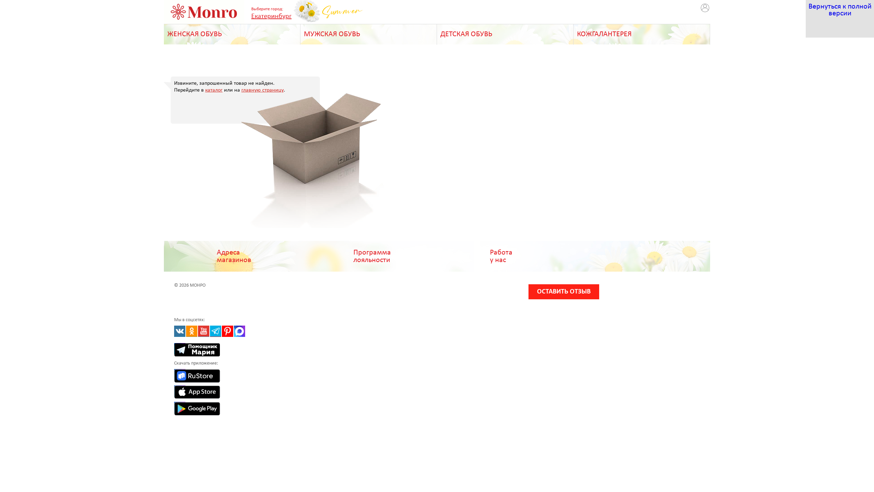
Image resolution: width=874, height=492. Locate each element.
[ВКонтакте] (179, 331)
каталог (214, 90)
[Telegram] (215, 331)
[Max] (239, 331)
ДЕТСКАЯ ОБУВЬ (466, 34)
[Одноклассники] (191, 331)
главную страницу (262, 90)
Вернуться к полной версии (840, 10)
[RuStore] (179, 374)
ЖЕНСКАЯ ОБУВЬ (194, 34)
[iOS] (179, 391)
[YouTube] (203, 331)
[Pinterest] (227, 331)
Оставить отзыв (564, 291)
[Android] (179, 407)
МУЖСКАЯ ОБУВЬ (332, 34)
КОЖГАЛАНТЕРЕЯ (604, 34)
